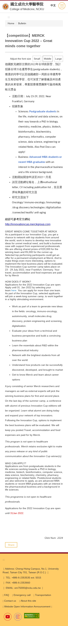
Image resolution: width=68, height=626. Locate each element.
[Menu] (61, 5)
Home (11, 23)
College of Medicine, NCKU (27, 9)
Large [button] (58, 58)
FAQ (6, 595)
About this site (28, 600)
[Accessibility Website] (31, 615)
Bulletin (22, 23)
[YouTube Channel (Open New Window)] (8, 617)
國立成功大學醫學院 (26, 4)
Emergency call (22, 595)
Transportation (43, 595)
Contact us (10, 600)
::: (9, 17)
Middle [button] (47, 58)
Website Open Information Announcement (27, 606)
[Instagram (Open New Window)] (18, 617)
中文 (53, 5)
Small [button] (37, 58)
